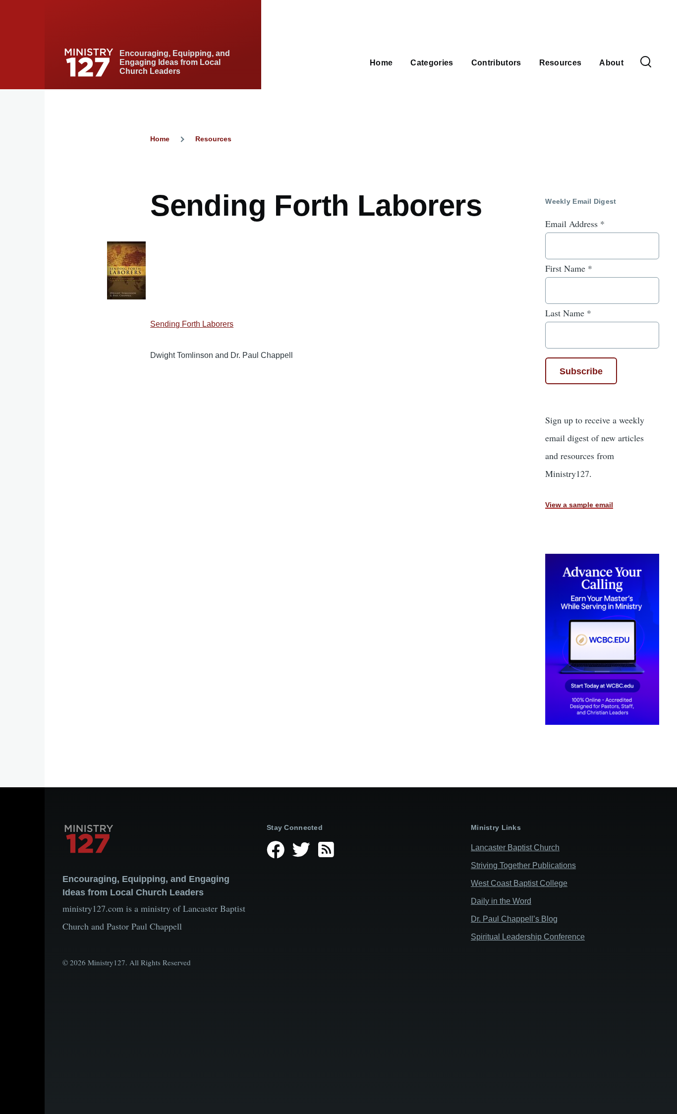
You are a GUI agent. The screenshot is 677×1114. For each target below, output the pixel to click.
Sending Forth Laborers (191, 324)
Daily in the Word (501, 901)
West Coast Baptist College (519, 883)
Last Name (568, 313)
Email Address (575, 224)
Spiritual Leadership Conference (528, 937)
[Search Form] (645, 62)
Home (159, 139)
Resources (213, 139)
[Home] (156, 839)
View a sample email (579, 505)
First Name (568, 268)
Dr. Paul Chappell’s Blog (514, 919)
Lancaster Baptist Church (515, 847)
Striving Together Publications (523, 865)
